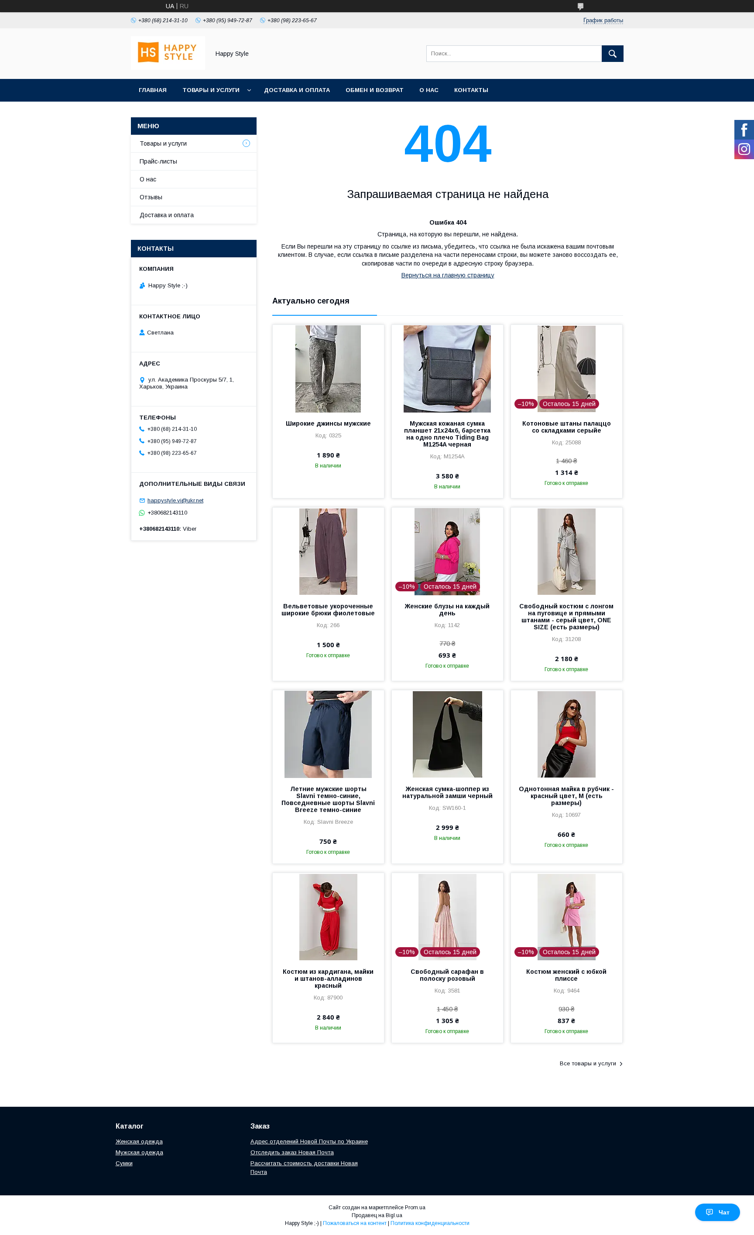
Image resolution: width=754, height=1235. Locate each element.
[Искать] (613, 53)
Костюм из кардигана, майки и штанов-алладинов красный (328, 978)
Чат (724, 1212)
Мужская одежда (139, 1152)
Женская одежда (139, 1141)
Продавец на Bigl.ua (377, 1215)
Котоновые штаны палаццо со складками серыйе (566, 427)
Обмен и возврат (375, 90)
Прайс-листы (158, 161)
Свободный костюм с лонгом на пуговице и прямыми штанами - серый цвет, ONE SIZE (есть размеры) (566, 617)
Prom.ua (415, 1207)
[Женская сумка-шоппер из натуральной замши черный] (447, 734)
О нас (429, 90)
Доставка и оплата (297, 90)
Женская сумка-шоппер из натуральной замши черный (447, 792)
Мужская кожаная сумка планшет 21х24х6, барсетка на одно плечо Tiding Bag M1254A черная (447, 434)
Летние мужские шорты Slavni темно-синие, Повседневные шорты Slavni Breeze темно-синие (328, 799)
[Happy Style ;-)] (168, 67)
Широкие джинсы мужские (328, 423)
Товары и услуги (211, 90)
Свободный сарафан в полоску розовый (447, 975)
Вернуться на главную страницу (447, 275)
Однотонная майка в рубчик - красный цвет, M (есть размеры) (566, 795)
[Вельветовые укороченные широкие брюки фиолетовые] (328, 551)
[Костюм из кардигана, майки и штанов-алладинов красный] (328, 916)
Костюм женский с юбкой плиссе (566, 975)
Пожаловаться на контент (355, 1223)
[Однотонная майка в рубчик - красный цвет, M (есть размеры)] (566, 734)
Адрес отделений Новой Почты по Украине (309, 1141)
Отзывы (151, 197)
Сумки (124, 1163)
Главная (153, 90)
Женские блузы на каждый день (447, 610)
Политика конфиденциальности (430, 1223)
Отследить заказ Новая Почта (292, 1152)
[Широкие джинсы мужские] (328, 368)
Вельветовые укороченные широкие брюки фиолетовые (328, 610)
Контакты (471, 90)
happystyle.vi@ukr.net (175, 500)
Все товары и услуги (588, 1063)
